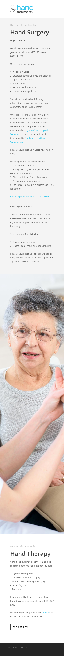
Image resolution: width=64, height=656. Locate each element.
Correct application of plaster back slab (29, 196)
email (46, 612)
